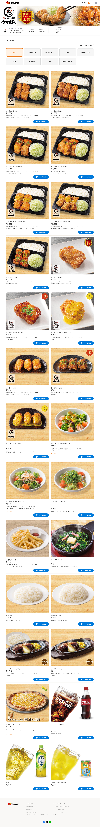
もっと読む (54, 453)
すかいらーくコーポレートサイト (60, 803)
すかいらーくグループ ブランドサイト (61, 806)
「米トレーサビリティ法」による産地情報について (37, 814)
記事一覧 (54, 814)
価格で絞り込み (88, 45)
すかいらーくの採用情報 (58, 812)
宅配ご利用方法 (29, 806)
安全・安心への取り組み (31, 812)
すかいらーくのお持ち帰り (58, 809)
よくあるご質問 (29, 803)
